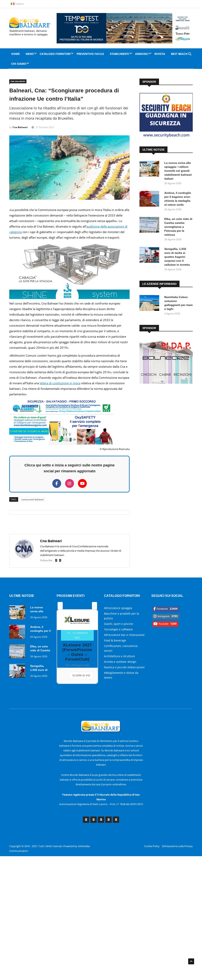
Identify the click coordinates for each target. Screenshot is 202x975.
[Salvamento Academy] (61, 443)
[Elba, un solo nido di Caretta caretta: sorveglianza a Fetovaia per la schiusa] (150, 225)
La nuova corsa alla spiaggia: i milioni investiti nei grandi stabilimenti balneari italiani (178, 170)
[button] (60, 605)
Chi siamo (18, 64)
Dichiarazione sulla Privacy (177, 846)
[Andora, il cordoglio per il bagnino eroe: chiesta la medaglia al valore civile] (150, 199)
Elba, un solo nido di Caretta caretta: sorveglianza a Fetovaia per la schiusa (178, 226)
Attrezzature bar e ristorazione (124, 635)
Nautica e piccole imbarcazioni (124, 667)
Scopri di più (81, 675)
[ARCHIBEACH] (69, 298)
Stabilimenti (119, 54)
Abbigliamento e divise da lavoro (121, 675)
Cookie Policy (152, 846)
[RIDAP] (166, 382)
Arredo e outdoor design (120, 662)
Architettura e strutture (119, 656)
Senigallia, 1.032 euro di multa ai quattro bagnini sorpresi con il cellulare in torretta (177, 256)
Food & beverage (115, 640)
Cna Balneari (17, 81)
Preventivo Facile (90, 54)
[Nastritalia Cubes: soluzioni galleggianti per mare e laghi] (150, 303)
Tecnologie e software (118, 629)
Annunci (142, 54)
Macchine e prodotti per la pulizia (121, 616)
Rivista (159, 54)
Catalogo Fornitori (55, 54)
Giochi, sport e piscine (118, 624)
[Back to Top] (191, 961)
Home (15, 54)
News (30, 54)
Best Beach (179, 54)
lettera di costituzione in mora (60, 383)
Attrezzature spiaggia (118, 608)
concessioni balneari (32, 499)
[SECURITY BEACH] (166, 136)
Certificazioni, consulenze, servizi (121, 648)
